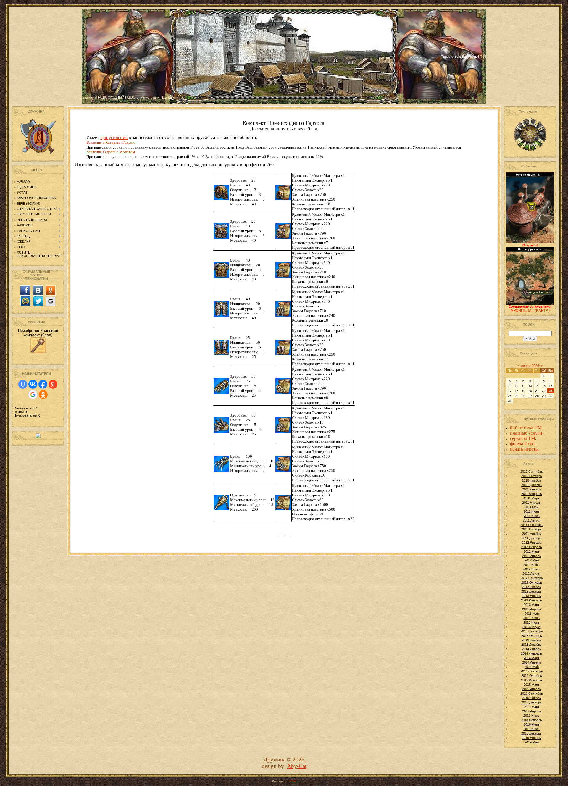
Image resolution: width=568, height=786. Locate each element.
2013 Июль (531, 622)
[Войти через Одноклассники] (43, 394)
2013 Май (532, 613)
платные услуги (526, 432)
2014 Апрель (531, 662)
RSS (483, 56)
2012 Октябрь (531, 582)
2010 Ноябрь (531, 480)
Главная (88, 97)
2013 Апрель (531, 609)
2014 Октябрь (531, 675)
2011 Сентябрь (531, 525)
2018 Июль (531, 729)
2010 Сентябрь (531, 471)
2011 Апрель (531, 502)
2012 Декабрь (531, 591)
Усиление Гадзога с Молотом (110, 152)
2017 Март (531, 706)
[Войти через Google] (33, 394)
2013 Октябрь (531, 635)
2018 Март (531, 724)
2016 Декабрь (531, 702)
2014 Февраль (531, 653)
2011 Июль (532, 516)
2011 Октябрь (531, 529)
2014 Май (532, 667)
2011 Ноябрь (531, 533)
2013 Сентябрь (531, 631)
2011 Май (531, 507)
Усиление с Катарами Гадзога (110, 142)
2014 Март (531, 658)
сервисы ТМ (522, 438)
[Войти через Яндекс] (53, 384)
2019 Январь (531, 738)
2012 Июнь (531, 564)
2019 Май (532, 742)
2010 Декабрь (531, 485)
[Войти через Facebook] (42, 384)
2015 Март (531, 684)
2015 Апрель (531, 689)
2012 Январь (531, 542)
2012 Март (531, 551)
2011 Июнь (532, 511)
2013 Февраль (531, 600)
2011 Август (531, 520)
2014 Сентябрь (531, 671)
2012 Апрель (531, 556)
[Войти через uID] (22, 384)
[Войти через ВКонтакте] (32, 384)
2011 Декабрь (532, 538)
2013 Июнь (531, 618)
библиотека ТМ (526, 427)
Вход (166, 97)
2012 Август (531, 573)
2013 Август (531, 627)
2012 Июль (531, 569)
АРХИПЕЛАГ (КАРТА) (530, 310)
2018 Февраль (531, 720)
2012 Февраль (531, 547)
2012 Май (532, 560)
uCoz (292, 781)
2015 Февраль (531, 680)
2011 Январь (531, 489)
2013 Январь (531, 596)
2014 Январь (531, 649)
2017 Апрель (531, 711)
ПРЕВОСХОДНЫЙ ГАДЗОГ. (117, 97)
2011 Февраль (531, 494)
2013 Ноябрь (531, 640)
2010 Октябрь (531, 476)
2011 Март (531, 498)
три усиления (114, 137)
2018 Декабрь (531, 733)
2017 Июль (531, 715)
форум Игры (522, 443)
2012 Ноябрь (531, 587)
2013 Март (531, 604)
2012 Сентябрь (531, 578)
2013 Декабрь (531, 644)
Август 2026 (530, 365)
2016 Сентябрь (531, 693)
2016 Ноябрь (531, 698)
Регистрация (150, 97)
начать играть (524, 448)
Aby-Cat (296, 766)
